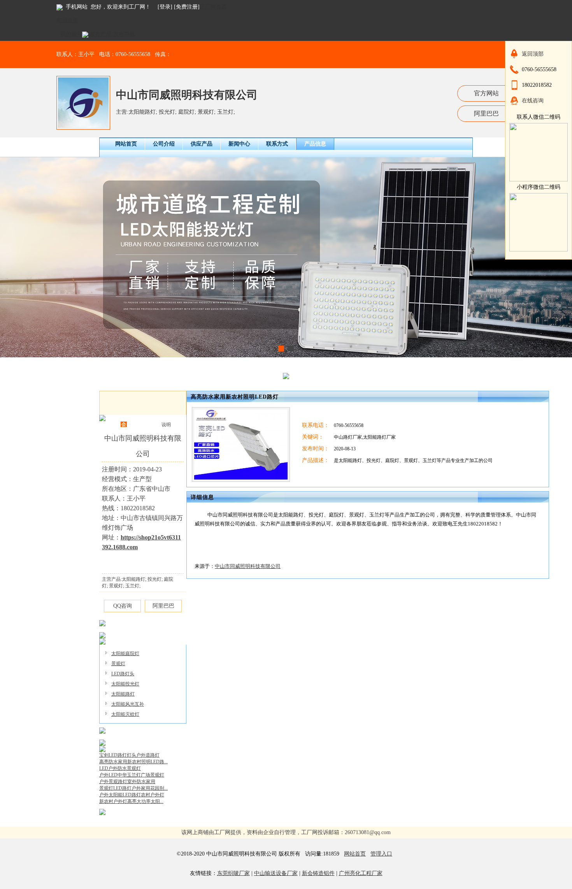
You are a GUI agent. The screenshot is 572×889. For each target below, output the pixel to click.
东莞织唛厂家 (233, 873)
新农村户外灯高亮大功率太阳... (131, 801)
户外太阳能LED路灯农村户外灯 (131, 795)
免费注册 (187, 7)
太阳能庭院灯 (125, 653)
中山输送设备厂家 (276, 873)
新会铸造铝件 (318, 873)
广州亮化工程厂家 (361, 873)
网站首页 (355, 854)
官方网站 (486, 93)
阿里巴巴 (486, 113)
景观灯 (118, 663)
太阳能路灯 (123, 694)
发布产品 (101, 34)
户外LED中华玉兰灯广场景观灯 (131, 775)
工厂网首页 (213, 7)
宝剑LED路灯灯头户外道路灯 (129, 755)
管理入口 (381, 854)
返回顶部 (533, 54)
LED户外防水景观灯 (120, 768)
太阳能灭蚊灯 (125, 714)
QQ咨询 (122, 606)
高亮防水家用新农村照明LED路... (133, 761)
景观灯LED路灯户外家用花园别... (133, 788)
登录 (165, 7)
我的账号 (71, 34)
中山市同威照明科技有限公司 (187, 95)
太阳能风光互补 (127, 704)
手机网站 (77, 7)
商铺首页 (67, 20)
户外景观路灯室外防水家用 (127, 781)
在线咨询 (533, 101)
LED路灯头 (122, 673)
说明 (166, 424)
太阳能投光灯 (125, 684)
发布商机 (124, 34)
